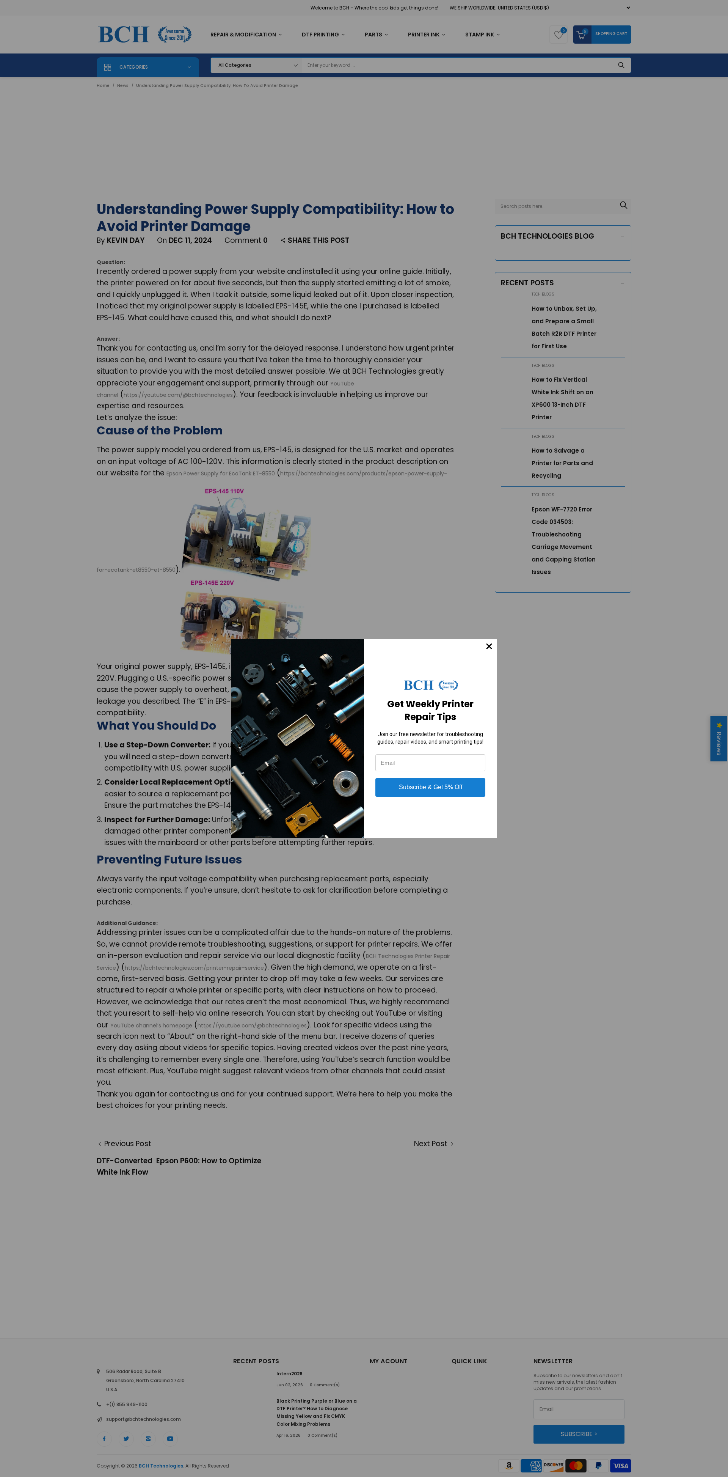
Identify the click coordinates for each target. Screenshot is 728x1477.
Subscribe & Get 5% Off (430, 787)
